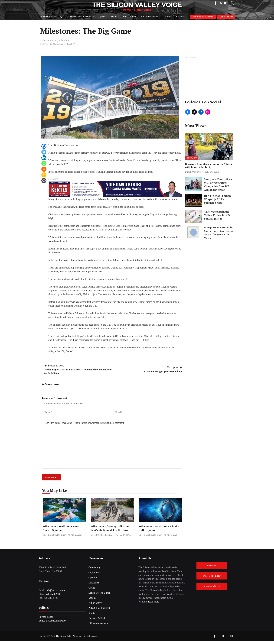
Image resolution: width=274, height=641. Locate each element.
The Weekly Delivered (203, 17)
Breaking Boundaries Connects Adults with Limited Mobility (208, 165)
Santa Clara (46, 17)
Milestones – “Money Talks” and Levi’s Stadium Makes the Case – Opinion (110, 530)
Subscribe (211, 565)
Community (73, 17)
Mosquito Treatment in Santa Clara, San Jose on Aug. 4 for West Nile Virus (219, 233)
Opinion (102, 17)
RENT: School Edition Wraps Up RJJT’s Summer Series (217, 199)
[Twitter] (43, 152)
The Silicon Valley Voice (137, 4)
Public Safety (129, 17)
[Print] (43, 169)
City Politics (88, 17)
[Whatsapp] (43, 163)
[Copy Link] (43, 174)
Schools (114, 17)
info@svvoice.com (55, 590)
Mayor (151, 267)
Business (180, 17)
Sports (167, 17)
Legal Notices (226, 17)
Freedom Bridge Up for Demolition (163, 371)
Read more (153, 601)
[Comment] (43, 180)
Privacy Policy (46, 616)
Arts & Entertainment (150, 17)
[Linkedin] (43, 157)
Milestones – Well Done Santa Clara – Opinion (61, 528)
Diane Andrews (193, 171)
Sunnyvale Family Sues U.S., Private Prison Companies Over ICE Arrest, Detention (218, 184)
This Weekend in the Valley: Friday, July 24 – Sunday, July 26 (218, 215)
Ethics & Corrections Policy (53, 620)
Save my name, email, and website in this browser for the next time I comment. (85, 422)
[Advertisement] (209, 79)
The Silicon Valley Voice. (67, 636)
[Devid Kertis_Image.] (115, 188)
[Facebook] (43, 146)
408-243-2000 (53, 594)
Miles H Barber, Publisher (54, 40)
